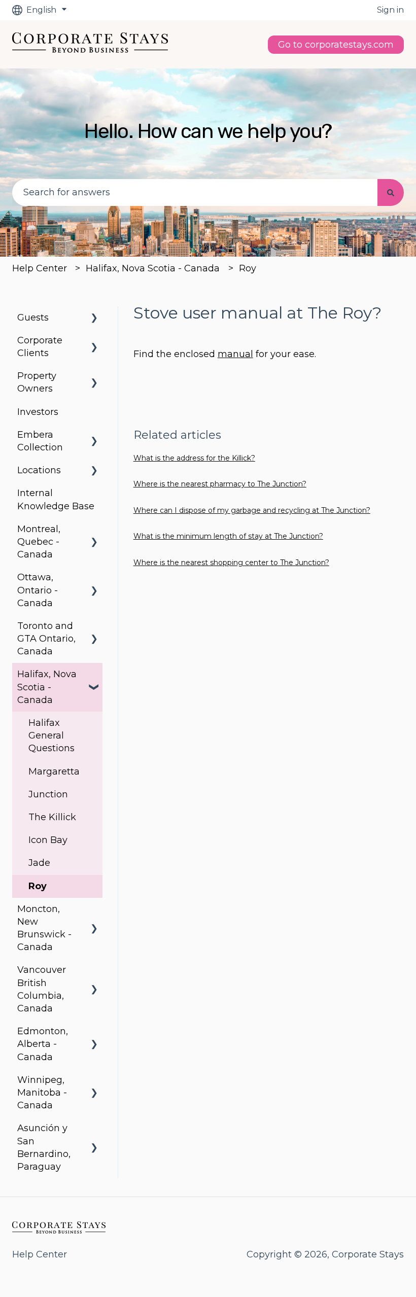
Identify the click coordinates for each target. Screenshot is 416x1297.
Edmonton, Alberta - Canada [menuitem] (42, 1044)
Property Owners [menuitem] (36, 382)
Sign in (390, 10)
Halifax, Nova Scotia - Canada (153, 268)
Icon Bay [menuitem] (47, 840)
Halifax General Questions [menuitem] (51, 735)
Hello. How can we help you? (208, 131)
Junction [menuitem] (48, 794)
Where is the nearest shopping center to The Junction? (231, 562)
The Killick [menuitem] (52, 817)
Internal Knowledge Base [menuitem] (55, 499)
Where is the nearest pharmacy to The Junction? (219, 483)
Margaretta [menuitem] (54, 771)
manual (235, 354)
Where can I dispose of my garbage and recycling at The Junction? (251, 510)
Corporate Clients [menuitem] (39, 347)
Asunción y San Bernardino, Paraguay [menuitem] (44, 1147)
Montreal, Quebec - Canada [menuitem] (38, 541)
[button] (94, 317)
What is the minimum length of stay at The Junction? (228, 536)
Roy (247, 268)
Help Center (39, 268)
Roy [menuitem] (37, 886)
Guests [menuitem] (33, 317)
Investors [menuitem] (37, 411)
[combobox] (194, 192)
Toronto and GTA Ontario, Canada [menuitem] (46, 638)
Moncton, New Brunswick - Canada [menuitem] (44, 928)
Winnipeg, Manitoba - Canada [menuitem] (42, 1092)
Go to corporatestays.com (336, 44)
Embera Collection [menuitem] (40, 441)
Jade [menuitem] (39, 862)
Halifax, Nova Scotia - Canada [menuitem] (47, 687)
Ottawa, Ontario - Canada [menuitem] (37, 590)
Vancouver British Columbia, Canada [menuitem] (41, 989)
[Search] (390, 192)
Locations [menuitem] (39, 470)
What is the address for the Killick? (194, 458)
